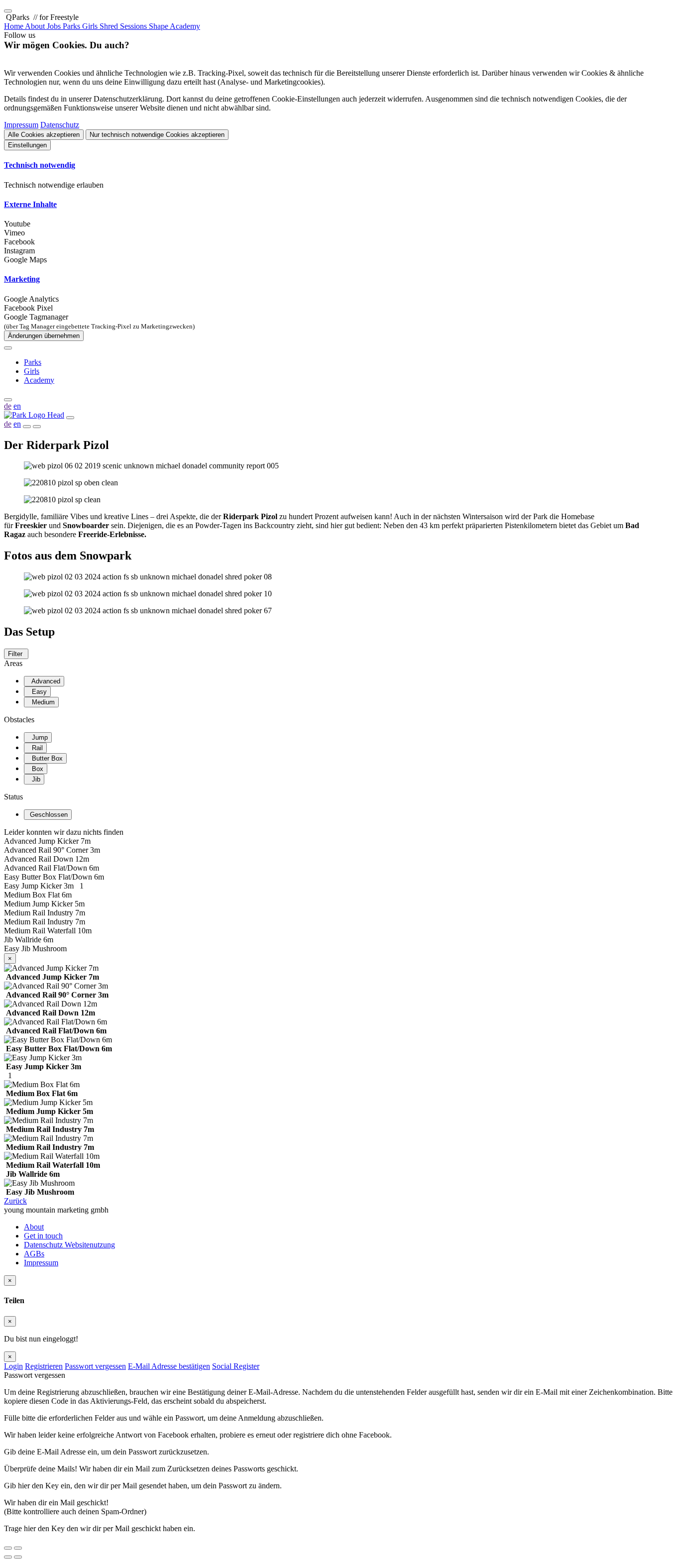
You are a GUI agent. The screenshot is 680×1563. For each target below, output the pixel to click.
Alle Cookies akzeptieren (44, 134)
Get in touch (43, 1235)
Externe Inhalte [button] (30, 204)
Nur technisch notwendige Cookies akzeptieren (157, 134)
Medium (41, 702)
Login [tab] (13, 1366)
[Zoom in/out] (18, 1548)
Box (35, 769)
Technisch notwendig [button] (39, 165)
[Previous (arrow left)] (8, 1557)
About (34, 1227)
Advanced (44, 681)
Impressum (21, 124)
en (17, 406)
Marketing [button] (22, 279)
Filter (16, 654)
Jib (34, 779)
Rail (35, 748)
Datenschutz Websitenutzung (69, 1244)
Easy (37, 691)
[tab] (340, 165)
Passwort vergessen (95, 1366)
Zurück (15, 1201)
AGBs (34, 1253)
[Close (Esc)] (8, 1548)
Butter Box (45, 758)
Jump (38, 737)
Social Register (235, 1366)
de (7, 406)
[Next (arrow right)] (18, 1557)
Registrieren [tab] (44, 1366)
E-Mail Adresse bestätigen (169, 1366)
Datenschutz (59, 124)
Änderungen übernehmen (44, 335)
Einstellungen (27, 145)
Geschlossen (48, 814)
